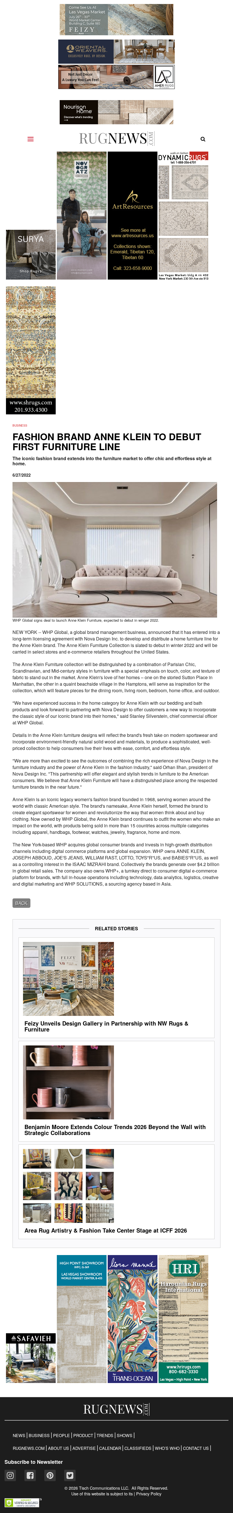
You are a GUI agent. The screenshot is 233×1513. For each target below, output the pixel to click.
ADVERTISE (84, 1448)
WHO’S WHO (167, 1448)
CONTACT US (196, 1448)
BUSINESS (39, 1435)
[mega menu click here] (31, 139)
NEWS (19, 1435)
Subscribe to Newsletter (34, 1462)
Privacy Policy (148, 1494)
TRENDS (105, 1435)
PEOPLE (61, 1435)
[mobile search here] (203, 139)
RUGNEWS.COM (29, 1448)
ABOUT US (58, 1448)
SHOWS (124, 1435)
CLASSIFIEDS (137, 1448)
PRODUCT (83, 1435)
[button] (23, 1505)
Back (21, 903)
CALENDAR (110, 1448)
